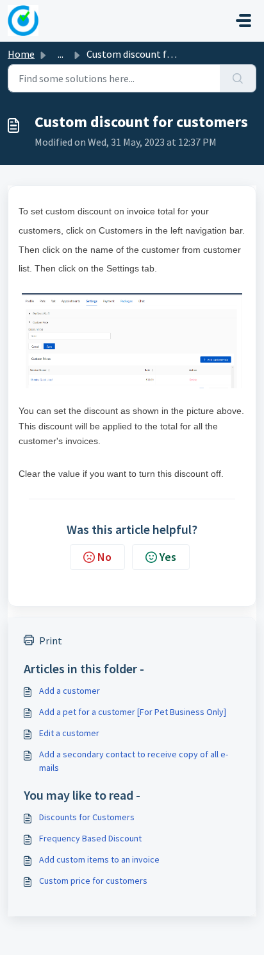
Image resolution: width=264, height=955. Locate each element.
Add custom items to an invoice (99, 859)
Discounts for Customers (87, 817)
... (60, 53)
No (104, 556)
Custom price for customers (93, 880)
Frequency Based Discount (90, 838)
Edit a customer (69, 733)
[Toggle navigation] (243, 20)
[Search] (238, 78)
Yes (168, 556)
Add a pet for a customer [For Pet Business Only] (132, 712)
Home (21, 53)
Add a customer (69, 690)
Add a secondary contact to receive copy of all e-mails (133, 760)
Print (50, 640)
